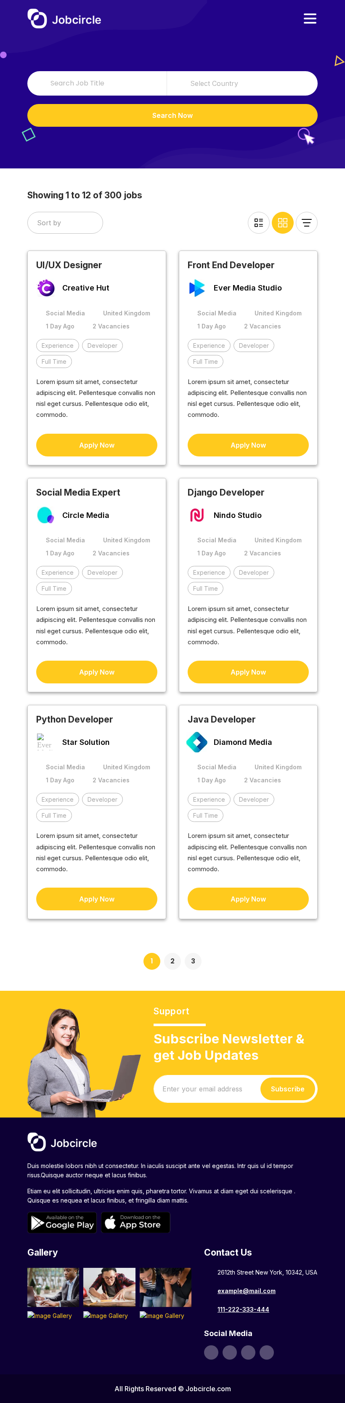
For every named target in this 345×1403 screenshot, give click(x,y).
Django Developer (226, 492)
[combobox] (242, 83)
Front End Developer (231, 265)
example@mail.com (247, 1290)
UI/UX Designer (69, 265)
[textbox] (242, 83)
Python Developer (74, 719)
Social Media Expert (78, 492)
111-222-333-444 (243, 1309)
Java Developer (222, 719)
